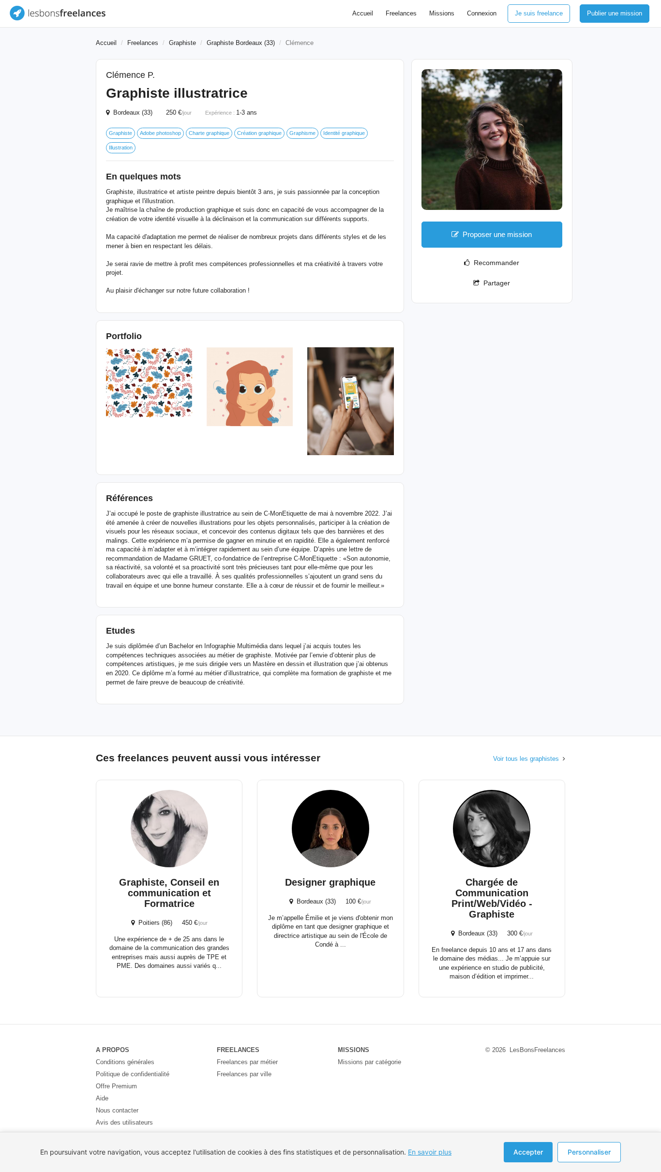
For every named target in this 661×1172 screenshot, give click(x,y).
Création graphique (259, 133)
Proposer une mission (497, 234)
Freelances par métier (247, 1062)
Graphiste (182, 42)
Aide (102, 1098)
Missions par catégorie (369, 1062)
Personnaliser (589, 1152)
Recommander (494, 263)
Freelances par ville (244, 1074)
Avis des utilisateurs (124, 1122)
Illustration (121, 147)
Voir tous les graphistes (526, 758)
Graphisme (302, 133)
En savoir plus (429, 1152)
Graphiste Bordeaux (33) (241, 42)
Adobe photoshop (160, 133)
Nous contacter (117, 1110)
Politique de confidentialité (132, 1074)
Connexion (481, 13)
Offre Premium (116, 1086)
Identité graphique (344, 133)
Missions (441, 13)
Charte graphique (209, 133)
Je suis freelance (539, 13)
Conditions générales (125, 1062)
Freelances (401, 13)
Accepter (528, 1152)
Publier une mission (614, 13)
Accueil (362, 13)
